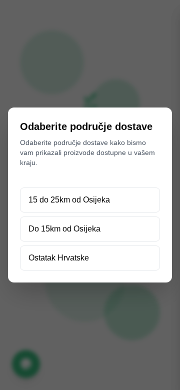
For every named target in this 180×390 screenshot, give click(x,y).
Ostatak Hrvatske (58, 258)
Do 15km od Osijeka (64, 228)
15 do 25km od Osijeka (69, 200)
